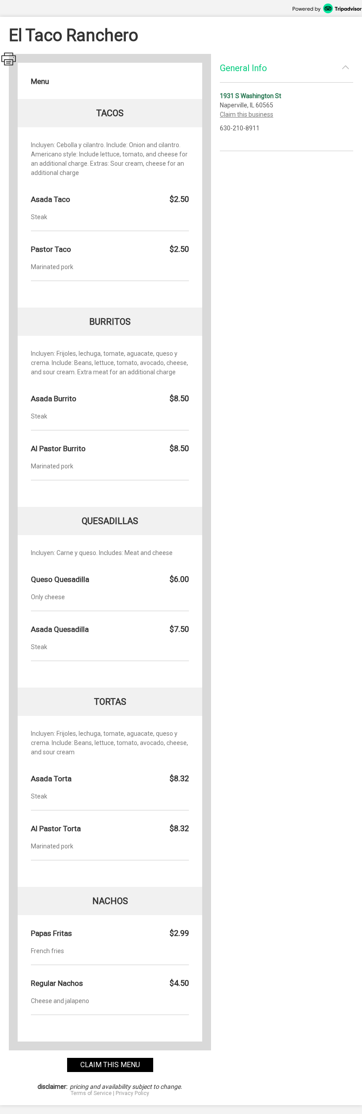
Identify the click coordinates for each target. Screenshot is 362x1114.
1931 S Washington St (250, 95)
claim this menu (110, 1065)
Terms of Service (91, 1093)
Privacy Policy (132, 1093)
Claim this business (246, 114)
